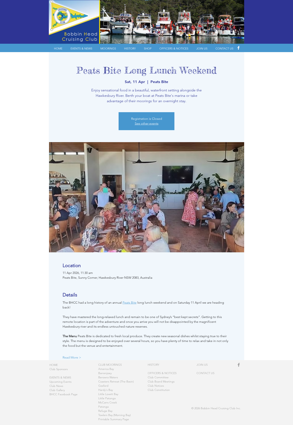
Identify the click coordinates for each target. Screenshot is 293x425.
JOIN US (202, 365)
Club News (56, 386)
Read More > (72, 357)
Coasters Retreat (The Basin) (116, 381)
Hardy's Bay (105, 390)
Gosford (103, 385)
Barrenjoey (105, 373)
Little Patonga (107, 398)
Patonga (103, 406)
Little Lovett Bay (108, 394)
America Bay (106, 369)
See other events (146, 123)
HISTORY (153, 365)
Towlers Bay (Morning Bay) (114, 415)
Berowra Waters (108, 377)
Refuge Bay (105, 411)
